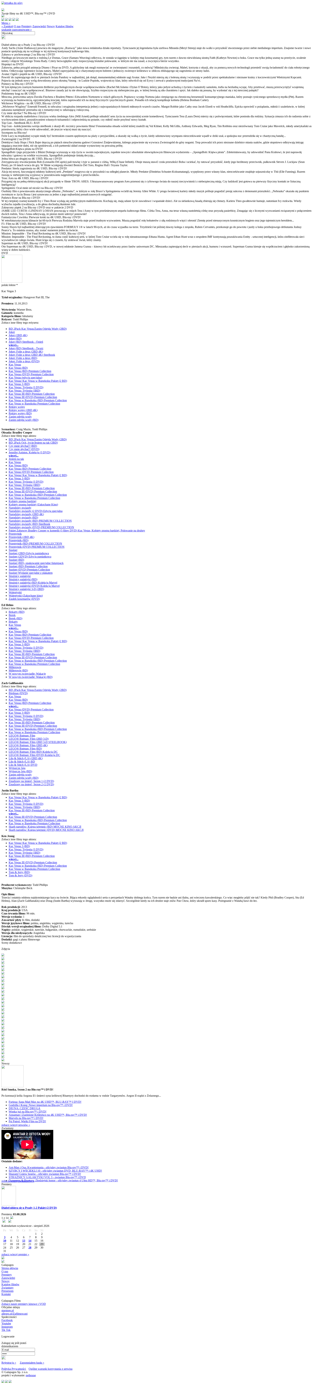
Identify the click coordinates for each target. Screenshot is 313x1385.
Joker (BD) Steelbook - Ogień (26, 341)
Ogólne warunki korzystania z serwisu (50, 1368)
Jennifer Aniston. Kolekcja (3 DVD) (29, 452)
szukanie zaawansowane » (16, 29)
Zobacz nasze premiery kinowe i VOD (23, 1303)
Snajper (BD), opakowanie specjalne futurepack (36, 563)
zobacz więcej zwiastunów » (17, 1181)
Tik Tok (6, 1329)
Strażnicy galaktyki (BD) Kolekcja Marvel (33, 582)
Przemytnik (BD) (18, 540)
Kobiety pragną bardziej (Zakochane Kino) (33, 504)
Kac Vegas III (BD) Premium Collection (32, 393)
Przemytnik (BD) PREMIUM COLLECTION (35, 543)
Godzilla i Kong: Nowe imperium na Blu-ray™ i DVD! (41, 1105)
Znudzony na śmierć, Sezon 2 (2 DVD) (31, 784)
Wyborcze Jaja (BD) (20, 771)
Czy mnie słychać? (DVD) (24, 449)
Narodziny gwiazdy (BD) (23, 517)
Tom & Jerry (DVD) (20, 875)
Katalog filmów (65, 26)
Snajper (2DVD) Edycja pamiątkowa (30, 556)
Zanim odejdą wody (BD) (23, 419)
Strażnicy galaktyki (20, 576)
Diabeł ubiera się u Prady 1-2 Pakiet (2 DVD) (29, 1207)
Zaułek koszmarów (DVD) (24, 598)
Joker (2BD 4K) (18, 335)
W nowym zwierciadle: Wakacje (27, 673)
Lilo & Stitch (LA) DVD (23, 764)
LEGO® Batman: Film (22, 735)
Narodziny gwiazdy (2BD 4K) (26, 514)
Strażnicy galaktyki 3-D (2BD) (26, 589)
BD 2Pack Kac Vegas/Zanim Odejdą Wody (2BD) (38, 328)
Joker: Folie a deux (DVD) (24, 361)
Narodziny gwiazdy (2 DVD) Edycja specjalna (35, 511)
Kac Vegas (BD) (18, 367)
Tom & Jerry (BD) (19, 872)
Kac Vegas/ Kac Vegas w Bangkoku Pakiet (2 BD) (38, 380)
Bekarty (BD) (16, 611)
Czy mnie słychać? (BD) (23, 445)
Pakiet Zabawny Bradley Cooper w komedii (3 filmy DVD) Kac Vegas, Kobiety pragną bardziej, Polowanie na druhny (77, 530)
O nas (17, 26)
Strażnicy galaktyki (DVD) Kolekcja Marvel (34, 585)
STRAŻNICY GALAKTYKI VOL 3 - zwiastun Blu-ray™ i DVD (47, 1177)
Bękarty (13, 621)
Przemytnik (15, 533)
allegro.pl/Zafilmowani (14, 1313)
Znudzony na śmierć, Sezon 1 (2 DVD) (31, 781)
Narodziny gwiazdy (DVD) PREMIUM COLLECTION (41, 527)
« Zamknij (7, 26)
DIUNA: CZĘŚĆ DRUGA (24, 1108)
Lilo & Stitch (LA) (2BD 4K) (26, 758)
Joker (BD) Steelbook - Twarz (26, 348)
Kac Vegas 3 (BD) (19, 384)
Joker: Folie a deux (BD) (23, 358)
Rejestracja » (8, 1362)
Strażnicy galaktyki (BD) (23, 579)
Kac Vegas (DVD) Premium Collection (31, 374)
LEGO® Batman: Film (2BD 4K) (28, 745)
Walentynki (15, 592)
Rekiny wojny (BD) (20, 413)
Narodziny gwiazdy (20, 507)
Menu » (5, 23)
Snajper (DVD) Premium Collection (29, 569)
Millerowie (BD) (18, 670)
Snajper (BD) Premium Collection (28, 566)
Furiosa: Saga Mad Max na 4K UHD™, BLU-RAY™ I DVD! (45, 1101)
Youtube (6, 1323)
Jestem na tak (16, 458)
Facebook (7, 1320)
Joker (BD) (15, 338)
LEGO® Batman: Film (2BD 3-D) (29, 738)
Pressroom (7, 1290)
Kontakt (6, 1294)
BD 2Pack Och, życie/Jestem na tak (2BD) (33, 442)
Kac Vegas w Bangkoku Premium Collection (34, 403)
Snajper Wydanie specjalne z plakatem (31, 572)
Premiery (26, 26)
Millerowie (15, 667)
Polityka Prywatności (13, 1368)
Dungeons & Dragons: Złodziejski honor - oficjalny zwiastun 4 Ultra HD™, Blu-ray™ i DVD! (63, 1180)
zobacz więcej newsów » (15, 1124)
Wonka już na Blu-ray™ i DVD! (27, 1111)
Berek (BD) (15, 618)
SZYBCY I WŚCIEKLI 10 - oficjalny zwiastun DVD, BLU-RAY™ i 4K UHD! (55, 1170)
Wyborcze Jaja (17, 768)
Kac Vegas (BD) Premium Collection (30, 371)
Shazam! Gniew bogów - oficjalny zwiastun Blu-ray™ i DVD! (45, 1173)
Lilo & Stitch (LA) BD (22, 761)
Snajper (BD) (16, 559)
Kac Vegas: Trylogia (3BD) (24, 390)
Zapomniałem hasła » (32, 1362)
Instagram (7, 1326)
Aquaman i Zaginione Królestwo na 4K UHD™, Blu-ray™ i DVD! (48, 1114)
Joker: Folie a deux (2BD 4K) (26, 351)
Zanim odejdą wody (20, 416)
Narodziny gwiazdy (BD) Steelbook (29, 524)
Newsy (51, 26)
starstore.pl (7, 1310)
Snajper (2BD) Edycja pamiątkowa (29, 553)
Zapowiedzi (39, 26)
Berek (12, 615)
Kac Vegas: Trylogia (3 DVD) (26, 387)
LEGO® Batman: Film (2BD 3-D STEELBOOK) (38, 742)
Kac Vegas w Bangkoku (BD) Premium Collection (38, 400)
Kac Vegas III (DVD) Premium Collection (33, 397)
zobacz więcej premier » (15, 1254)
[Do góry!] (12, 3)
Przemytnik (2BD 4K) (21, 537)
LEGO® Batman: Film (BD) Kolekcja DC (33, 751)
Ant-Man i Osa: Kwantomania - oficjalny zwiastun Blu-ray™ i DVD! (49, 1167)
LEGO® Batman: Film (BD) (25, 748)
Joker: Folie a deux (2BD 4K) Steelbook (32, 354)
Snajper (13, 550)
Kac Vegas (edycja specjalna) (25, 377)
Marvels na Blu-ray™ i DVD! (26, 1118)
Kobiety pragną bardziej (22, 501)
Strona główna (9, 1268)
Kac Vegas (15, 364)
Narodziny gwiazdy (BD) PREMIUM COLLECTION (40, 520)
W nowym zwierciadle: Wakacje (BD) (31, 676)
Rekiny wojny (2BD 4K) (23, 410)
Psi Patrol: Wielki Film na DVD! (27, 1121)
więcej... (13, 345)
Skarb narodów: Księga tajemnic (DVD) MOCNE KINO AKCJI (46, 829)
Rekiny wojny (17, 406)
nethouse (31, 1375)
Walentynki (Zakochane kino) (26, 595)
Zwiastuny (7, 1287)
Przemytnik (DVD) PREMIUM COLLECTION (36, 546)
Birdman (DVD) (18, 693)
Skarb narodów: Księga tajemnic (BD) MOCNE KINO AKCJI (45, 826)
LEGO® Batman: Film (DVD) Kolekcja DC (34, 755)
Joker (12, 332)
